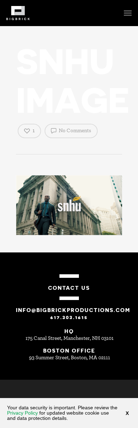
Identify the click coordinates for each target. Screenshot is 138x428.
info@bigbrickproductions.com (73, 310)
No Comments (74, 130)
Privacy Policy (22, 413)
